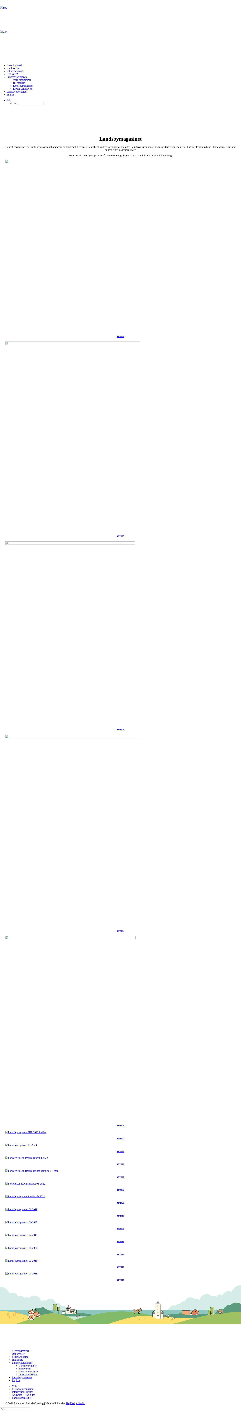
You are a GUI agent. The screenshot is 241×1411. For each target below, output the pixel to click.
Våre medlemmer (22, 79)
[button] (9, 100)
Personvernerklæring (22, 1389)
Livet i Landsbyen (22, 88)
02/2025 (120, 536)
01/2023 (120, 1151)
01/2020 (120, 1254)
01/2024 (120, 1125)
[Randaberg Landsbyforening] (120, 30)
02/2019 (120, 1241)
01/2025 (120, 729)
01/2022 (120, 1190)
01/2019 (120, 1216)
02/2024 (120, 931)
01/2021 (120, 1203)
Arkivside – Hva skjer (23, 1394)
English (10, 94)
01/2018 (120, 1280)
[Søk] (15, 1409)
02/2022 (120, 1177)
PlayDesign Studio (75, 1403)
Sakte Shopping (15, 71)
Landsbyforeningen (17, 76)
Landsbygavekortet (16, 91)
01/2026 (120, 336)
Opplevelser (13, 68)
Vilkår (15, 1386)
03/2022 (120, 1164)
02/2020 (120, 1228)
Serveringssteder (15, 65)
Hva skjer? (12, 74)
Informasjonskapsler (22, 1391)
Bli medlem (19, 82)
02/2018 (120, 1267)
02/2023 (120, 1138)
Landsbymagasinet (22, 85)
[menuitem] (124, 65)
